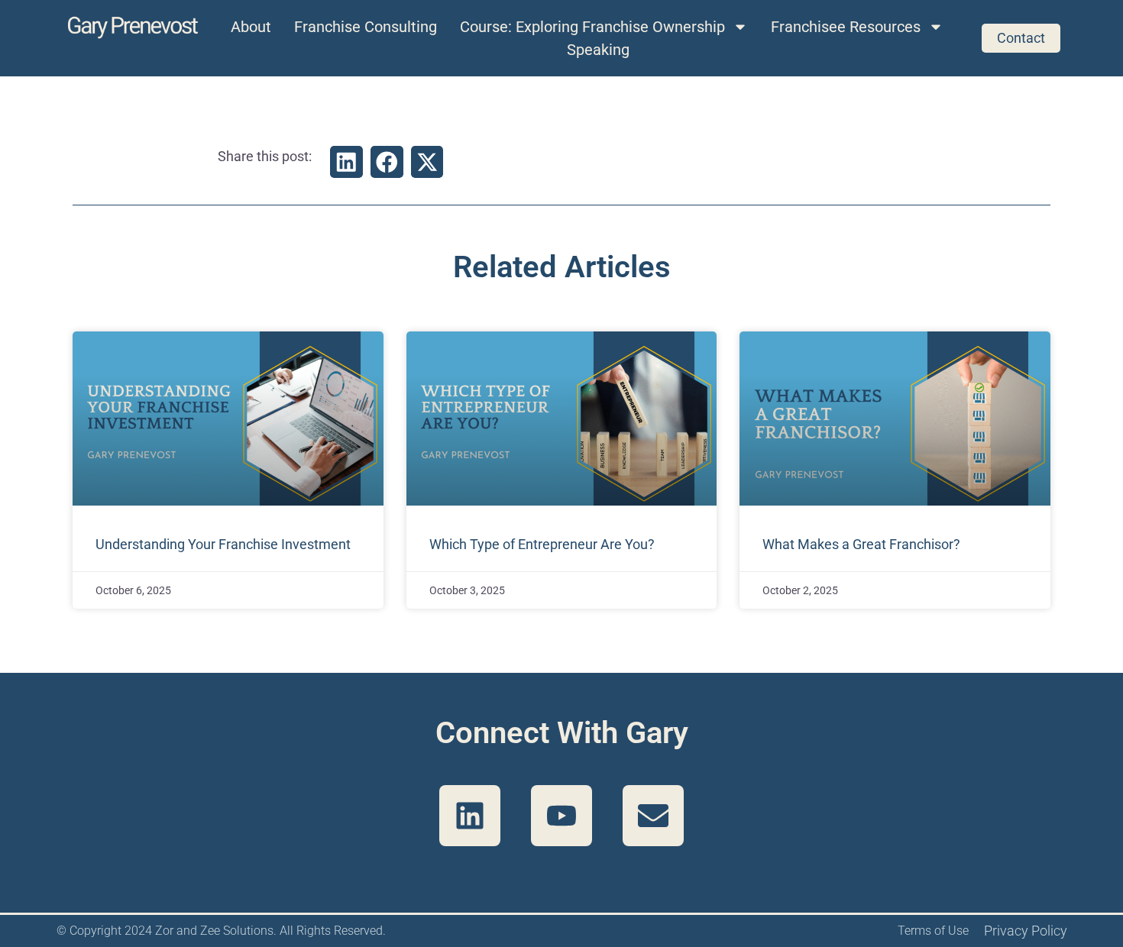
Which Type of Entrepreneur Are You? (542, 544)
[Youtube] (561, 815)
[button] (346, 162)
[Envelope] (653, 815)
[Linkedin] (469, 815)
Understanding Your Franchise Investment (223, 544)
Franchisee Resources (846, 27)
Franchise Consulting (365, 27)
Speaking (598, 49)
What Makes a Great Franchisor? (861, 544)
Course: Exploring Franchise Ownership (592, 27)
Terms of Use (933, 930)
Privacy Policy (1025, 931)
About (251, 27)
